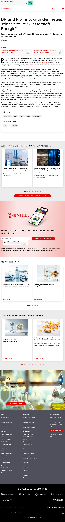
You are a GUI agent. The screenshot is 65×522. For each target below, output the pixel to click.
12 (40, 364)
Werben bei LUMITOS (6, 508)
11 (38, 364)
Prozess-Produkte (6, 439)
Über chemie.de (29, 508)
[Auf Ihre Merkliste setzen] (59, 9)
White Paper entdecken (29, 434)
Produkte (25, 467)
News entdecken (5, 417)
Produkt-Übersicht (6, 444)
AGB (11, 513)
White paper (26, 470)
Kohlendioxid (33, 64)
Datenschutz (18, 513)
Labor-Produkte (5, 436)
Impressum (4, 513)
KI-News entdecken (16, 404)
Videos (2, 472)
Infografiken (4, 467)
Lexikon (3, 465)
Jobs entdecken (27, 451)
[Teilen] (53, 8)
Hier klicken (17, 243)
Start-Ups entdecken (28, 420)
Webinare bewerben (6, 453)
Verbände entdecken (28, 422)
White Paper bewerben (29, 441)
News (24, 465)
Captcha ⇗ (24, 244)
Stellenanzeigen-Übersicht (30, 458)
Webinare (25, 475)
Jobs (24, 472)
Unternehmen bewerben (29, 425)
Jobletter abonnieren (28, 453)
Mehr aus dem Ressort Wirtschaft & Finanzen (32, 196)
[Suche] (49, 8)
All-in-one (25, 478)
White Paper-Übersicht (29, 444)
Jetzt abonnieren (56, 430)
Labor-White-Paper (28, 436)
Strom (10, 66)
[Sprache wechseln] (56, 8)
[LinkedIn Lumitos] (63, 513)
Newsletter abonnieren (43, 238)
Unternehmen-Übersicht (29, 427)
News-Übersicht (5, 425)
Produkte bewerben (6, 441)
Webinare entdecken (6, 451)
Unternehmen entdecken (29, 417)
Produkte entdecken (6, 434)
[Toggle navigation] (63, 9)
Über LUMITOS (19, 508)
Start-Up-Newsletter (6, 422)
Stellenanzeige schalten (29, 456)
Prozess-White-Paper (28, 439)
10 (40, 191)
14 (43, 364)
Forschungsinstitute (6, 470)
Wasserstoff (44, 62)
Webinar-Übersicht (6, 456)
